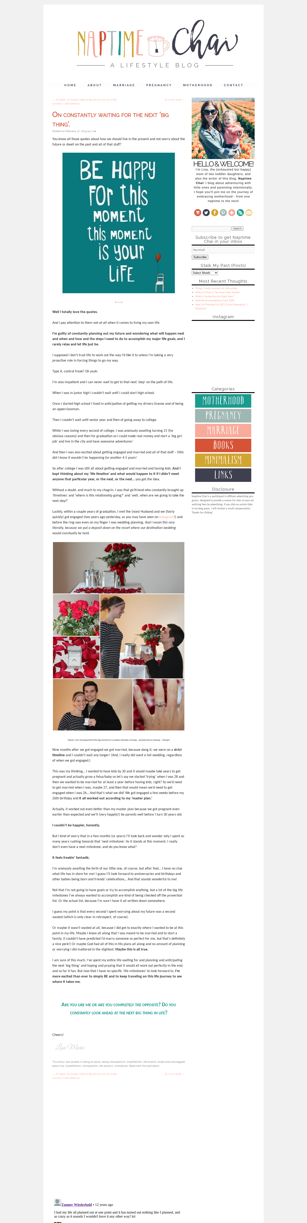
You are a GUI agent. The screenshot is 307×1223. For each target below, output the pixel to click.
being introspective (113, 1061)
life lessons (106, 1065)
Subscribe (200, 257)
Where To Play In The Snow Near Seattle (217, 292)
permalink (153, 1065)
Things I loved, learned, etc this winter (216, 288)
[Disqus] (118, 1136)
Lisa (93, 131)
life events (149, 1061)
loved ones (164, 1061)
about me (58, 1065)
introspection (90, 1065)
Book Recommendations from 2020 (214, 300)
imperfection (134, 1061)
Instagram (166, 517)
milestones (121, 1065)
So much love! (175, 99)
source (119, 302)
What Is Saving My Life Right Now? (214, 296)
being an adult (91, 1061)
